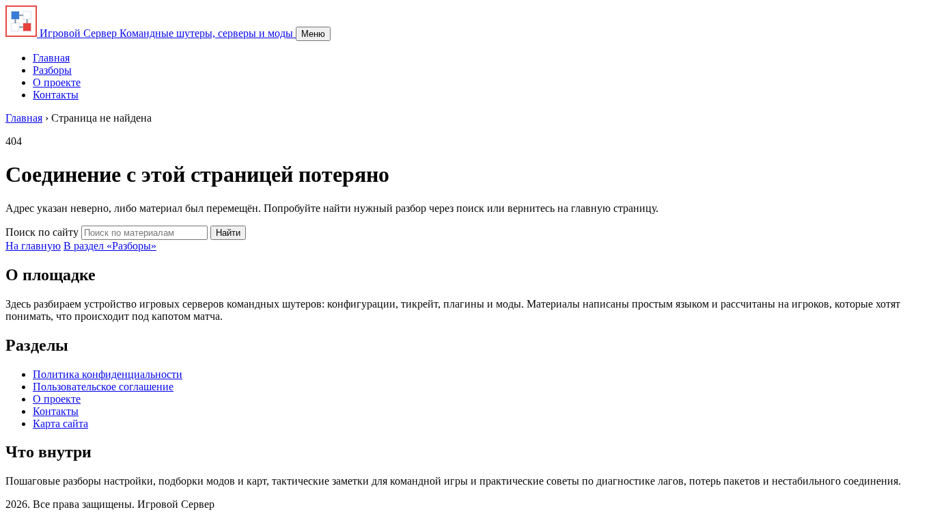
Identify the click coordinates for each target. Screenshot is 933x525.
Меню (313, 34)
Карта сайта (60, 423)
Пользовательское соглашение (103, 386)
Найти (228, 233)
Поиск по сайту (42, 232)
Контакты (56, 94)
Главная (51, 58)
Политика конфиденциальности (107, 374)
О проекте (57, 82)
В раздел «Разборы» (110, 246)
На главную (33, 246)
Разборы (52, 70)
